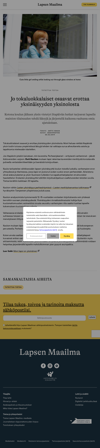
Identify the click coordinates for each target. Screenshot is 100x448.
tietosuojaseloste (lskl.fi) (48, 230)
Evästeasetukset (36, 236)
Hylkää (53, 236)
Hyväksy (67, 236)
